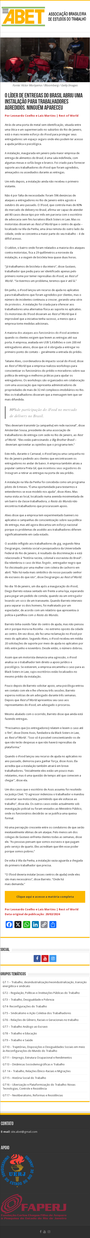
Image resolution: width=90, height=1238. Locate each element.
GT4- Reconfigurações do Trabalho (25, 1006)
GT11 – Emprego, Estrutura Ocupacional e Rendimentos (37, 1057)
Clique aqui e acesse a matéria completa (45, 896)
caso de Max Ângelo (38, 562)
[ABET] (45, 15)
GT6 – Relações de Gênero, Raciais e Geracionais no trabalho (41, 1020)
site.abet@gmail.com (23, 1131)
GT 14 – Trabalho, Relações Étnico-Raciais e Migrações (37, 1071)
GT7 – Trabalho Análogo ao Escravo (25, 1026)
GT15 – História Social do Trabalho (24, 1078)
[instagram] (52, 958)
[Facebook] (37, 958)
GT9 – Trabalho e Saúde (18, 1040)
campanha (74, 453)
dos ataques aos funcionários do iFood (42, 332)
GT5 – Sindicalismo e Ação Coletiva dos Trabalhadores (37, 1013)
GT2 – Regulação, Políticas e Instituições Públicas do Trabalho (41, 992)
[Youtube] (45, 958)
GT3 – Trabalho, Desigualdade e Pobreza (28, 999)
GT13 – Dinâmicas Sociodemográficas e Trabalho (34, 1064)
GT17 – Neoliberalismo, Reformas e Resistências (33, 1095)
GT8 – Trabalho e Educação (20, 1033)
